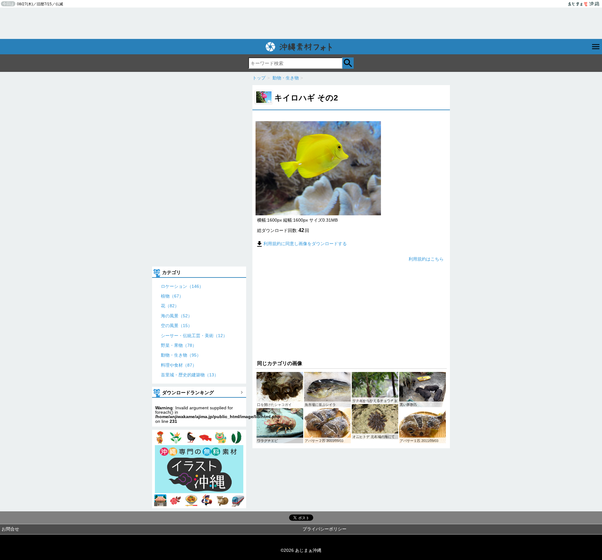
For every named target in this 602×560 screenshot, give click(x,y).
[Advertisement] (301, 23)
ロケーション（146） (182, 286)
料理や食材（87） (179, 365)
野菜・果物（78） (179, 345)
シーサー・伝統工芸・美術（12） (194, 335)
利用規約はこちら (426, 258)
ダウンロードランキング (188, 392)
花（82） (170, 305)
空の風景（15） (176, 325)
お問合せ (10, 528)
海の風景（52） (176, 315)
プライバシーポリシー (324, 528)
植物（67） (172, 296)
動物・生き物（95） (181, 355)
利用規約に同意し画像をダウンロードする (305, 243)
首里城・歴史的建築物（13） (190, 374)
